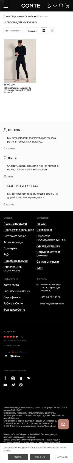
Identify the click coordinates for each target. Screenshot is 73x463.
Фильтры (32, 31)
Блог (39, 267)
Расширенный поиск (17, 291)
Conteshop (42, 217)
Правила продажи (15, 223)
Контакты (41, 278)
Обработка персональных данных (51, 237)
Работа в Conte (13, 303)
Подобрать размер (16, 260)
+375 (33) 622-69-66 (50, 297)
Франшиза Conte (14, 309)
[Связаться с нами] (63, 424)
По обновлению (12, 31)
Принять (18, 457)
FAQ (6, 254)
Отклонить (40, 457)
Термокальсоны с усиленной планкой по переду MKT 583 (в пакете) (17, 90)
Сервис (8, 217)
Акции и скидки (14, 242)
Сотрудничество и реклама (48, 253)
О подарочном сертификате (13, 268)
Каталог (41, 223)
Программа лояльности (19, 229)
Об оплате (8, 176)
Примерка (10, 248)
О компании (44, 229)
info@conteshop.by (55, 303)
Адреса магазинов (48, 245)
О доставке (9, 148)
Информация (11, 278)
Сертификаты (12, 297)
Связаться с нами (47, 261)
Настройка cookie (15, 236)
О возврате (9, 204)
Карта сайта (11, 285)
